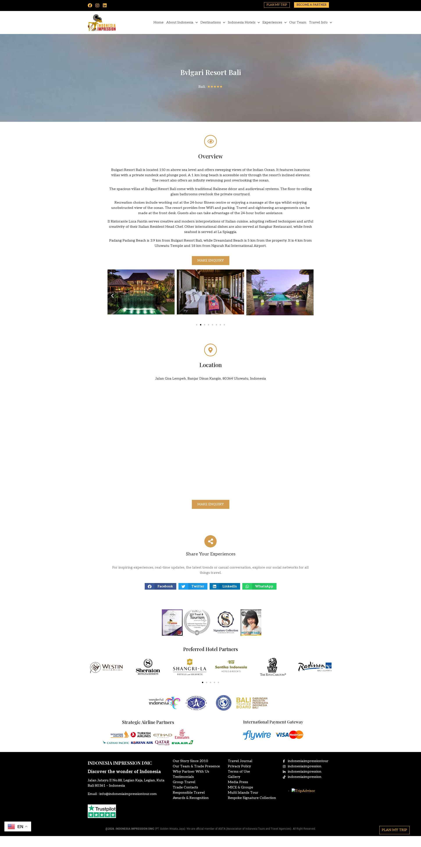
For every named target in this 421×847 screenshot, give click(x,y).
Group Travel (184, 782)
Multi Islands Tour (243, 793)
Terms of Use (239, 772)
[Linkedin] (105, 5)
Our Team (297, 22)
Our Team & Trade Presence (196, 766)
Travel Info (318, 22)
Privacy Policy (239, 766)
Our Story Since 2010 (190, 761)
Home (158, 22)
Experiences (272, 22)
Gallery (234, 777)
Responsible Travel (189, 793)
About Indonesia (179, 22)
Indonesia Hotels (241, 22)
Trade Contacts (185, 787)
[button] (112, 295)
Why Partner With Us (191, 772)
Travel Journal (240, 761)
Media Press (238, 782)
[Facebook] (90, 5)
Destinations (210, 22)
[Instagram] (97, 5)
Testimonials (183, 777)
